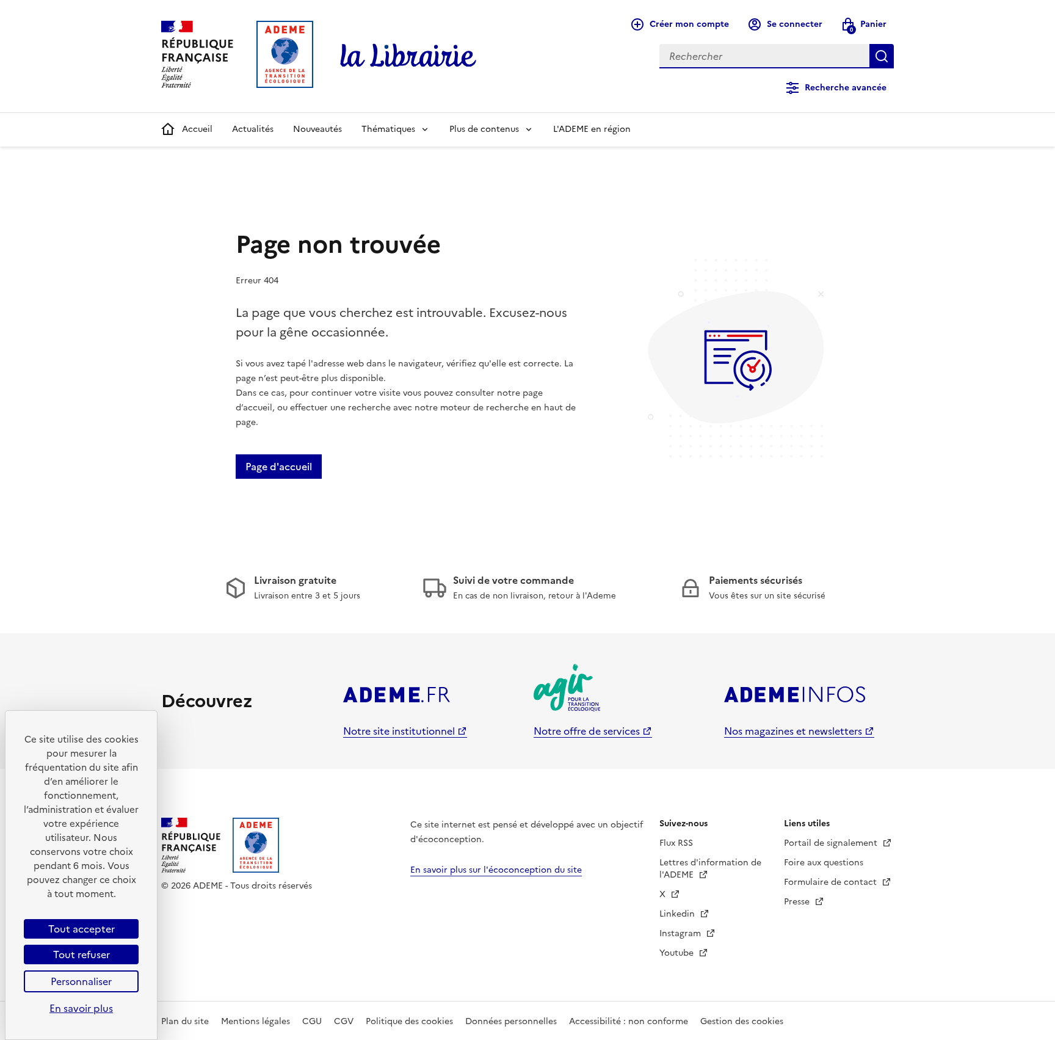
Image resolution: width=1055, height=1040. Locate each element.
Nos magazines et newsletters (793, 731)
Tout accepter (81, 929)
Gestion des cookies (741, 1021)
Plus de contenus (484, 129)
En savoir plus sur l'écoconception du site (496, 870)
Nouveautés (317, 129)
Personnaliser (81, 981)
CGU (312, 1021)
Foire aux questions (823, 862)
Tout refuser (81, 954)
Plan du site (185, 1021)
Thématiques (388, 129)
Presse (798, 901)
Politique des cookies (409, 1021)
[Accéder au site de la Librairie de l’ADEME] (408, 56)
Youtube (677, 953)
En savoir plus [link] (81, 1008)
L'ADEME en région (592, 129)
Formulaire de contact (831, 882)
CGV (343, 1021)
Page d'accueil (278, 466)
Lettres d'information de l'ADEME (710, 868)
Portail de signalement (832, 843)
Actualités (253, 129)
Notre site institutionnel (399, 731)
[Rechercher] (881, 56)
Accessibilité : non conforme (628, 1021)
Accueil (197, 129)
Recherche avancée (845, 87)
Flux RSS (676, 843)
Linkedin (678, 913)
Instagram (681, 933)
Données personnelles (511, 1021)
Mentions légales (255, 1021)
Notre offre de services (587, 731)
